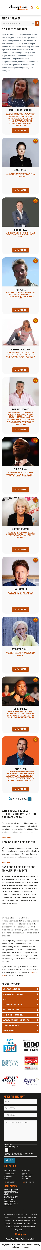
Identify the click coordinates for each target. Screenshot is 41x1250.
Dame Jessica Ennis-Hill (20, 110)
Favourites (37, 7)
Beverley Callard (20, 349)
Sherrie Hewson (20, 529)
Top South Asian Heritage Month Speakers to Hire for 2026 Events (11, 1198)
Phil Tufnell (20, 229)
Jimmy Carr (20, 768)
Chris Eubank (20, 469)
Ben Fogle (20, 289)
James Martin (20, 589)
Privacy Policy (20, 1239)
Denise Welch (20, 170)
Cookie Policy (30, 1239)
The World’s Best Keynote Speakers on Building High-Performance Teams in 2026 (11, 1192)
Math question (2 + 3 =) (12, 1147)
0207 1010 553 (11, 1182)
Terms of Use (10, 1239)
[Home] (18, 8)
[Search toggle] (32, 7)
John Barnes (20, 708)
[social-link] (16, 1234)
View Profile (20, 130)
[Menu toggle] (3, 7)
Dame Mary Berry (20, 649)
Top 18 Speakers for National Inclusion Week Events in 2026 (11, 1203)
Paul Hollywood (20, 409)
